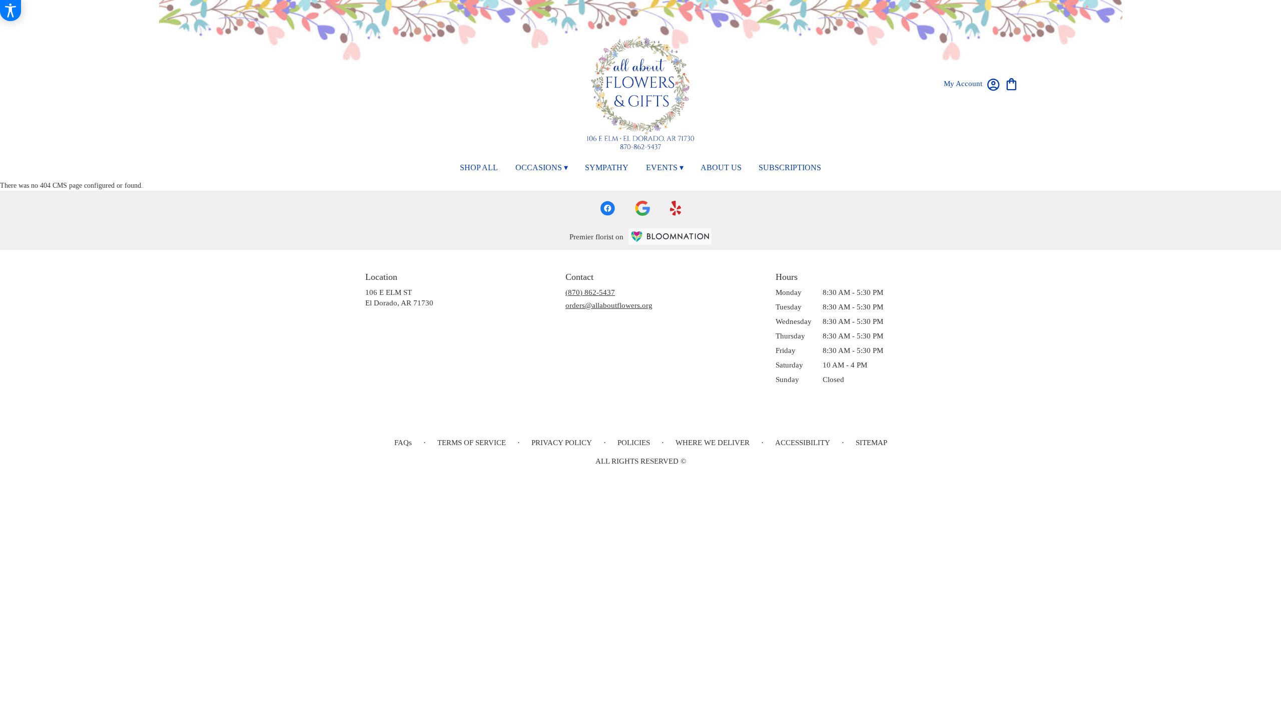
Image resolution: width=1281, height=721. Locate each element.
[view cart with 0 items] (1011, 83)
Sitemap (871, 443)
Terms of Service (471, 443)
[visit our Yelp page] (676, 208)
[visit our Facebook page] (607, 208)
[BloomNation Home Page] (670, 236)
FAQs (403, 443)
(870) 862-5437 (590, 292)
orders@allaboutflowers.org (609, 305)
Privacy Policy (561, 443)
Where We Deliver (713, 443)
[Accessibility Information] (10, 10)
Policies (633, 443)
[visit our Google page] (642, 208)
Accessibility (802, 443)
